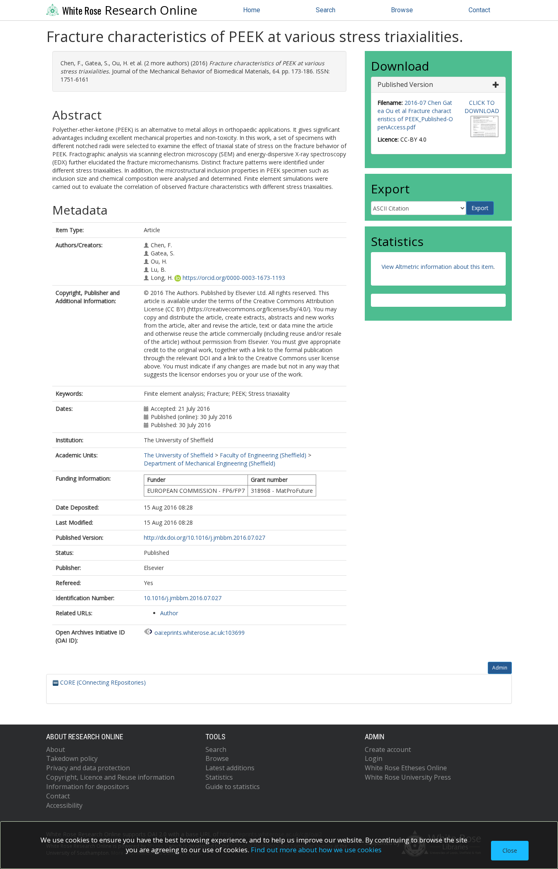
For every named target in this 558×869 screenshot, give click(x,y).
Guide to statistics (232, 786)
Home (251, 10)
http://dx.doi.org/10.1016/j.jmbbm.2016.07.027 (204, 537)
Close (509, 850)
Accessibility (64, 805)
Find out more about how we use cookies (316, 849)
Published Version (405, 84)
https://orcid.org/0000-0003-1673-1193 (234, 278)
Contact (479, 10)
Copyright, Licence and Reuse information (110, 777)
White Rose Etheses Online (406, 767)
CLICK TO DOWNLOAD (481, 107)
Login (373, 758)
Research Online (129, 10)
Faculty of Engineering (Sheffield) (263, 455)
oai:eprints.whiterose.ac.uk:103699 (199, 632)
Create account (388, 749)
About (55, 749)
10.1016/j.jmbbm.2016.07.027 (182, 598)
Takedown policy (72, 758)
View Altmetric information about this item (437, 266)
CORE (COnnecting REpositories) (102, 682)
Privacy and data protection (88, 767)
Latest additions (229, 767)
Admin (499, 667)
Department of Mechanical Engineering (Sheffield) (209, 463)
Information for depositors (87, 786)
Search (325, 10)
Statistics (219, 777)
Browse (402, 10)
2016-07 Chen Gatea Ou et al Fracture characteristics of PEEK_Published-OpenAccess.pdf (415, 115)
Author (169, 613)
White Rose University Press (408, 777)
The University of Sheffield (178, 455)
